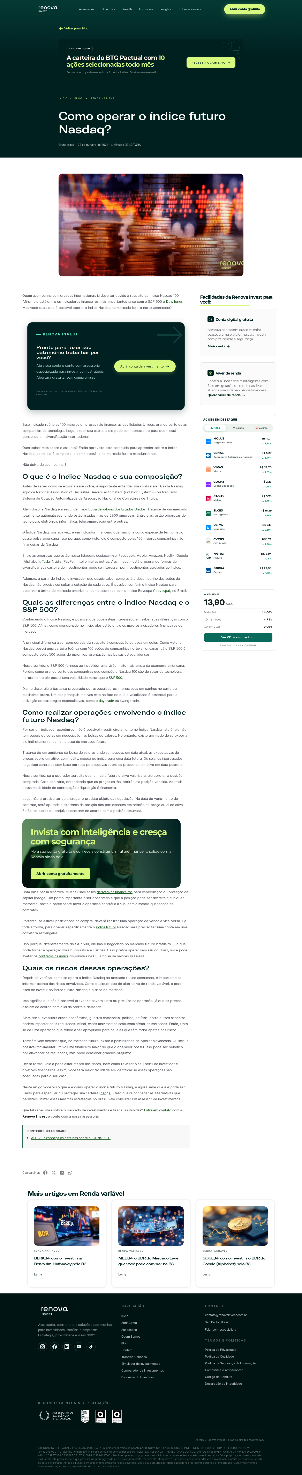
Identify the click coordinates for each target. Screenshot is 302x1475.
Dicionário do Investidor (137, 1377)
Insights (166, 9)
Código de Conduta (218, 1377)
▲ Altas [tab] (215, 427)
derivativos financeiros (115, 891)
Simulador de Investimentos (140, 1363)
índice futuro (106, 927)
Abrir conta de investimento (142, 366)
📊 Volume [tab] (261, 427)
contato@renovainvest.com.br (226, 1315)
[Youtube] (78, 1346)
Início (63, 98)
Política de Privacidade (220, 1349)
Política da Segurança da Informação (230, 1363)
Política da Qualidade (219, 1356)
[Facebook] (54, 1346)
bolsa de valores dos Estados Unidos (116, 509)
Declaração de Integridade (223, 1383)
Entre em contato (157, 1110)
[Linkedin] (66, 1346)
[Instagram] (42, 1346)
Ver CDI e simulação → (238, 637)
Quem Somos (131, 1336)
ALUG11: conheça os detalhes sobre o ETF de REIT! (71, 1137)
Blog (78, 98)
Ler (37, 1274)
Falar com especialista (220, 1329)
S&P (112, 677)
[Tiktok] (91, 1346)
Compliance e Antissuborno (224, 1370)
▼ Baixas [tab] (238, 427)
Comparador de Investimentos (142, 1370)
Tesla (46, 561)
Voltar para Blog (76, 28)
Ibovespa (161, 590)
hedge (105, 1093)
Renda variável (103, 98)
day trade (106, 700)
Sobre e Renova (190, 9)
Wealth (127, 9)
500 (118, 677)
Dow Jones (174, 301)
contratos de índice (53, 956)
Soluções (108, 9)
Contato (127, 1350)
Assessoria (87, 9)
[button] (45, 1173)
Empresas (146, 9)
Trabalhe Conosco (134, 1357)
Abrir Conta (129, 1322)
